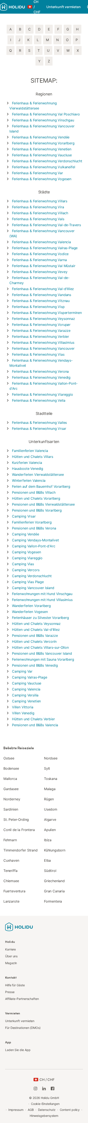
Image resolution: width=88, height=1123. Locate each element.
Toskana (50, 778)
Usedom (50, 809)
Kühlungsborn (54, 850)
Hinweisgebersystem (44, 1115)
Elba (47, 860)
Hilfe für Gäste (15, 985)
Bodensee (11, 768)
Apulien (50, 830)
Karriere (10, 949)
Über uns (11, 956)
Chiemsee (11, 881)
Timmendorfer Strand (20, 850)
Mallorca (10, 778)
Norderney (11, 799)
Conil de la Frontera (19, 830)
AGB (31, 1109)
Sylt (47, 768)
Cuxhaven (11, 860)
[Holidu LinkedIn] (44, 1088)
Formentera (53, 901)
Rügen (49, 799)
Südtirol (50, 870)
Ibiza (47, 840)
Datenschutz (47, 1109)
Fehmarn (10, 840)
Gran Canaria (54, 891)
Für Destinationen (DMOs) (23, 1028)
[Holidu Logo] (12, 7)
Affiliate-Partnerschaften (22, 999)
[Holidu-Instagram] (35, 1088)
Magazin (11, 963)
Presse (10, 992)
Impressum (15, 1109)
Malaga (50, 789)
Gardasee (11, 789)
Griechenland (54, 881)
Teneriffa (10, 870)
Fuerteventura (14, 891)
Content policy (70, 1109)
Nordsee (50, 758)
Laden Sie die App (18, 1050)
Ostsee (8, 758)
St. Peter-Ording (16, 819)
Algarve (50, 819)
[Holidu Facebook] (52, 1088)
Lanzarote (11, 901)
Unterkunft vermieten (63, 7)
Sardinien (10, 809)
